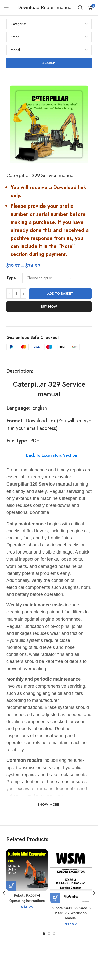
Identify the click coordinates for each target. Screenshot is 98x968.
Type (11, 278)
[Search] (80, 8)
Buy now (49, 306)
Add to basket (60, 293)
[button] (11, 886)
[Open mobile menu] (6, 8)
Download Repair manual (45, 8)
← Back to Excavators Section (49, 455)
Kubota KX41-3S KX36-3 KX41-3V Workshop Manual (71, 913)
